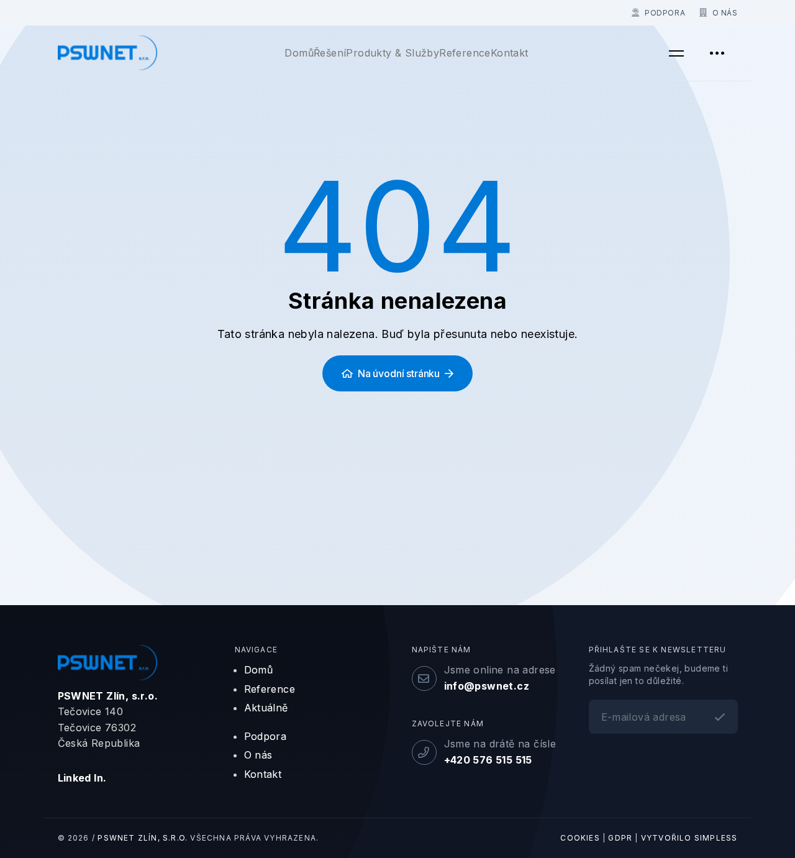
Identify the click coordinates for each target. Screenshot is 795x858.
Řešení (330, 53)
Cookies (579, 837)
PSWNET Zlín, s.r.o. (143, 837)
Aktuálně (266, 707)
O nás (258, 755)
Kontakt (510, 53)
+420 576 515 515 (488, 760)
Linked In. (82, 778)
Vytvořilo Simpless (689, 837)
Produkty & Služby (392, 53)
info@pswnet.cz (487, 686)
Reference (465, 53)
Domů (299, 53)
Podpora (265, 736)
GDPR (620, 837)
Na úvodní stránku (399, 373)
